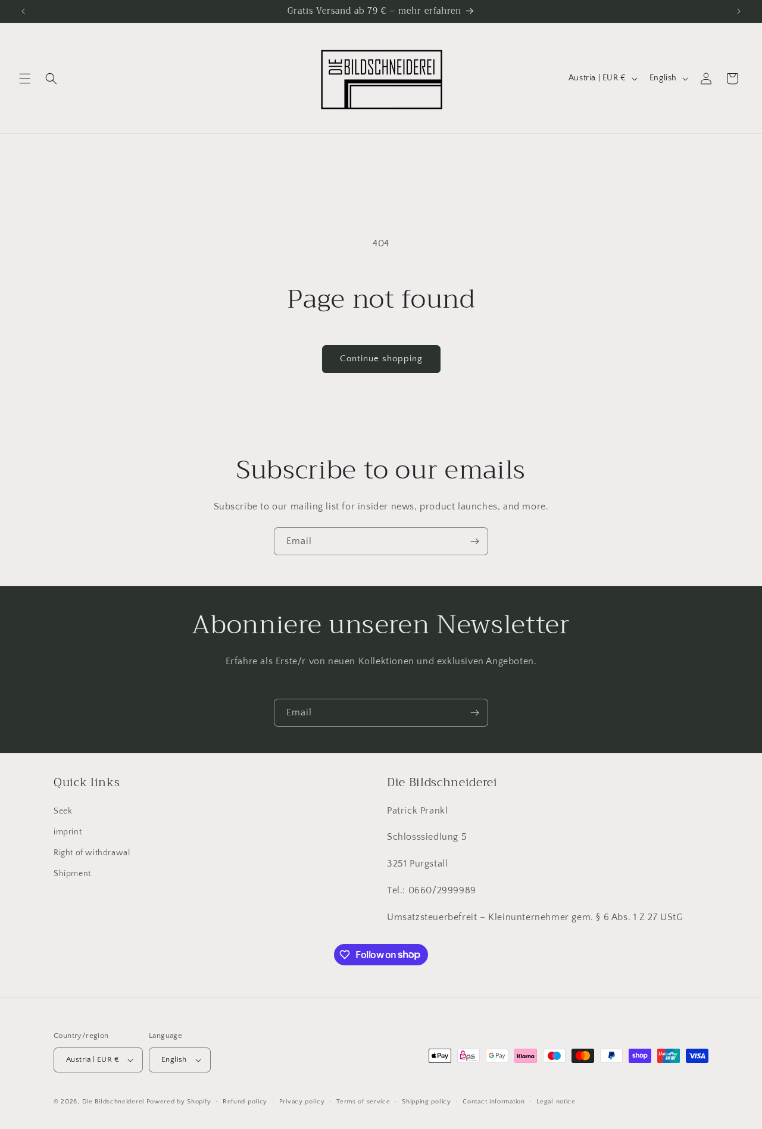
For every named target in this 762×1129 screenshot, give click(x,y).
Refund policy (245, 1101)
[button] (25, 78)
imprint (68, 832)
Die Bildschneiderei (113, 1101)
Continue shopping (381, 359)
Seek (63, 811)
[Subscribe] (474, 541)
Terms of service (363, 1101)
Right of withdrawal (92, 853)
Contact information (493, 1101)
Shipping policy (426, 1101)
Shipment (72, 873)
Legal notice (555, 1101)
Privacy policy (302, 1101)
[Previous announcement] (23, 11)
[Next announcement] (739, 11)
